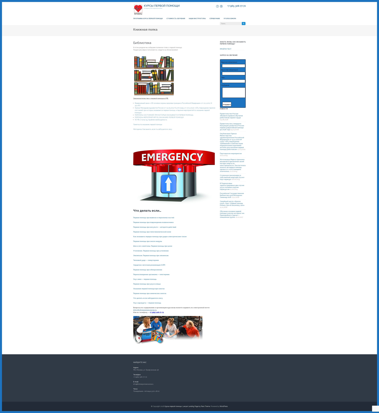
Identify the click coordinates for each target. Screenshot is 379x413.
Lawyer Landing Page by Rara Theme (196, 406)
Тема (222, 77)
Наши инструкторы (197, 18)
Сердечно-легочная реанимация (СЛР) (149, 265)
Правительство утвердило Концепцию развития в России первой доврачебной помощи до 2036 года (232, 127)
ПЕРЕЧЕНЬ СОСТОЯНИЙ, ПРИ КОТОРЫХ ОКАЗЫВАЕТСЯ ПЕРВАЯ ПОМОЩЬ (164, 115)
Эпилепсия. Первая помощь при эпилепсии (150, 255)
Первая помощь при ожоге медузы (147, 241)
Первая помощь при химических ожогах (149, 293)
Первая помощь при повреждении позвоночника (153, 222)
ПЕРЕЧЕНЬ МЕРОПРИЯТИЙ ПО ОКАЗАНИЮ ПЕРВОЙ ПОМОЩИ (159, 117)
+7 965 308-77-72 (236, 6)
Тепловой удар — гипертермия (146, 260)
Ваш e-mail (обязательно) (229, 70)
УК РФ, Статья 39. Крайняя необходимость (151, 120)
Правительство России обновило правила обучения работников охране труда (231, 116)
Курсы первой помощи (162, 5)
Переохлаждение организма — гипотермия (151, 274)
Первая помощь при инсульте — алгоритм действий (154, 227)
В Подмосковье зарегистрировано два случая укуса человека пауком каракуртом (232, 186)
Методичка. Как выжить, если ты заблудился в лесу (152, 129)
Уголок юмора (230, 18)
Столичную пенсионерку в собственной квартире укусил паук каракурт (232, 177)
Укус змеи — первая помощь (145, 279)
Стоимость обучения (175, 18)
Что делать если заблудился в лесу (148, 298)
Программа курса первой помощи (148, 18)
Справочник (214, 18)
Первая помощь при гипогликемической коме (152, 232)
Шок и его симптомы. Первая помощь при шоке (152, 246)
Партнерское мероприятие (231, 153)
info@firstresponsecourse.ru (145, 310)
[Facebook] (217, 6)
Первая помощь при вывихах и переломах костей (153, 218)
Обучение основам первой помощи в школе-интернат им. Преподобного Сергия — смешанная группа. (232, 214)
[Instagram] (221, 6)
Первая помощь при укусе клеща (147, 284)
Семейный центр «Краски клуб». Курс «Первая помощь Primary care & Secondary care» (232, 203)
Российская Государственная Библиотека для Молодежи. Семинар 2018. (232, 195)
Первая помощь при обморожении (147, 270)
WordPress (224, 406)
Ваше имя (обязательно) (229, 62)
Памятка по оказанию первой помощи (147, 124)
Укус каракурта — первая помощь (147, 303)
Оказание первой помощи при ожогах (149, 289)
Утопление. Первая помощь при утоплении (151, 251)
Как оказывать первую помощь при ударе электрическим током (160, 237)
